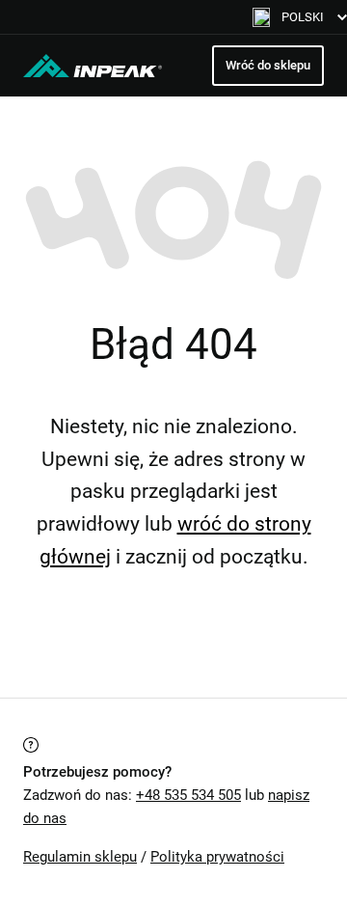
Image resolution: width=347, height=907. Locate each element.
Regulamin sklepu (80, 857)
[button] (300, 17)
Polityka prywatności (217, 857)
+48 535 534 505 (188, 795)
